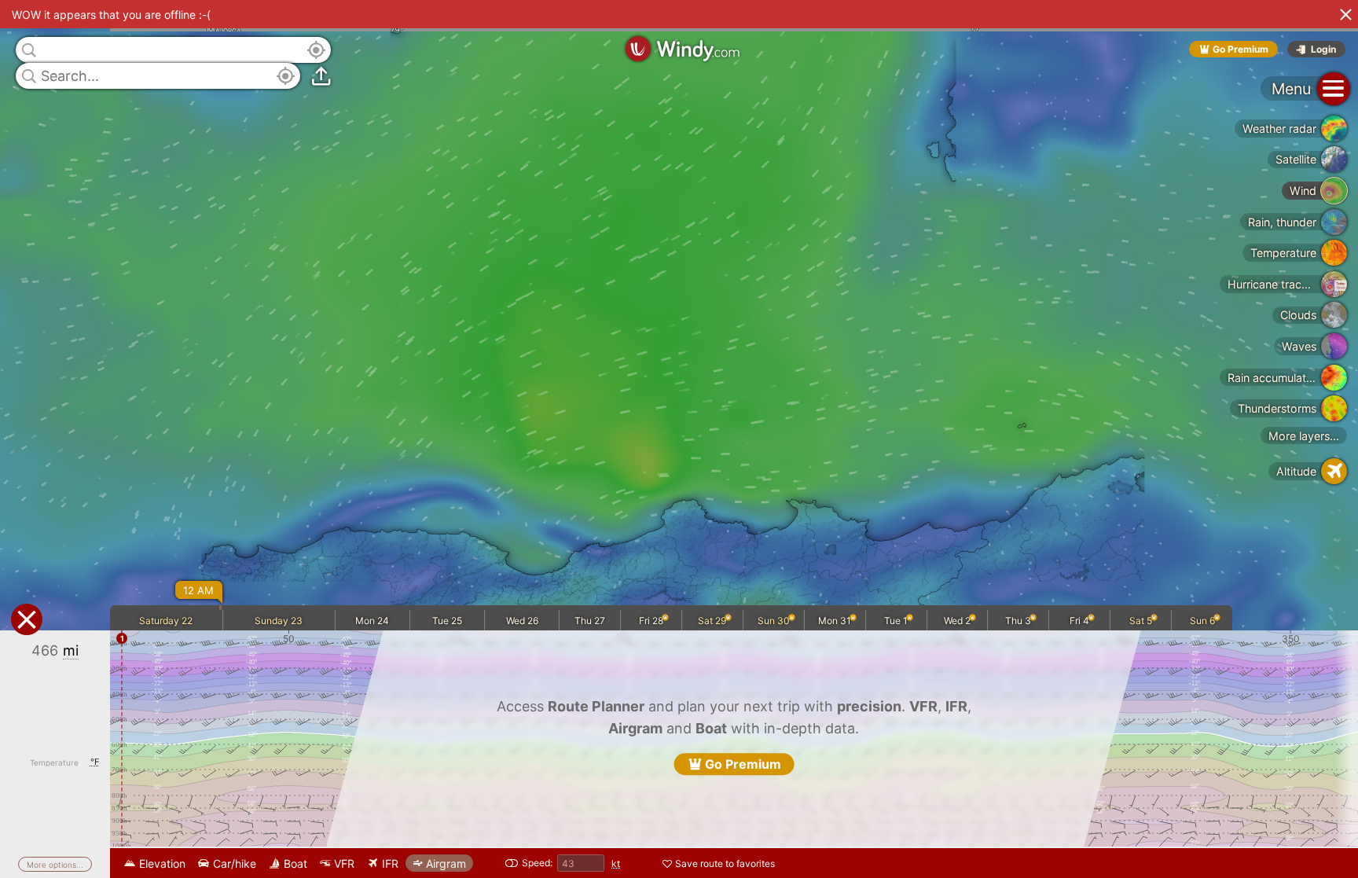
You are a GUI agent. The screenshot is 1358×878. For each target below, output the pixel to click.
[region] (679, 439)
